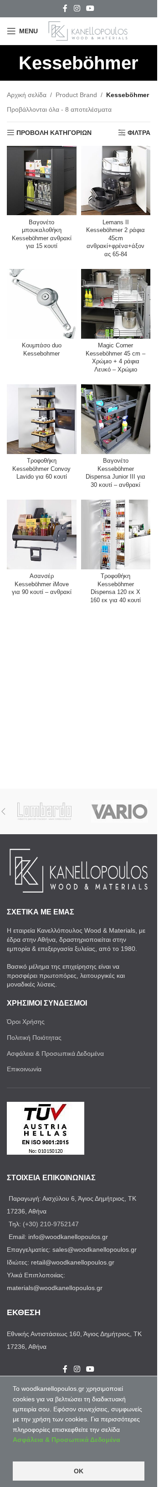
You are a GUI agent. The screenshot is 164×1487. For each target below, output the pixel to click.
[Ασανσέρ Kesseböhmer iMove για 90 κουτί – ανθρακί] (42, 534)
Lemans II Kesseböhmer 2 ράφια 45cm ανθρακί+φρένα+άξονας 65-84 (115, 238)
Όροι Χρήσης (26, 1021)
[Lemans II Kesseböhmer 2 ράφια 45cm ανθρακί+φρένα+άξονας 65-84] (116, 181)
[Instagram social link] (77, 8)
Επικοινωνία (24, 1069)
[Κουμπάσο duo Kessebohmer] (42, 304)
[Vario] (119, 811)
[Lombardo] (44, 811)
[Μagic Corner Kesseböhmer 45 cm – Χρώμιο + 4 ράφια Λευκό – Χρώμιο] (116, 304)
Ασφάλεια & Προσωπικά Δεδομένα (55, 1053)
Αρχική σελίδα (26, 94)
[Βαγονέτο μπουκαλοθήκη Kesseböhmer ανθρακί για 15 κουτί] (42, 181)
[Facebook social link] (65, 8)
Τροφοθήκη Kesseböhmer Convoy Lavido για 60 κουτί (41, 469)
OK (78, 1471)
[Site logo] (88, 30)
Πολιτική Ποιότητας (34, 1037)
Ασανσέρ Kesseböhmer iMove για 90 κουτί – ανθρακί (42, 584)
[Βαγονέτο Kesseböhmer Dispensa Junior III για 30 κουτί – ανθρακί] (116, 419)
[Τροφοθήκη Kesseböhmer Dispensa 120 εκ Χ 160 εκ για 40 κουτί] (116, 534)
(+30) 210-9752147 (51, 1224)
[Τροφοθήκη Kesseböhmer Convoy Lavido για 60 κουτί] (42, 419)
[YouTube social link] (90, 8)
